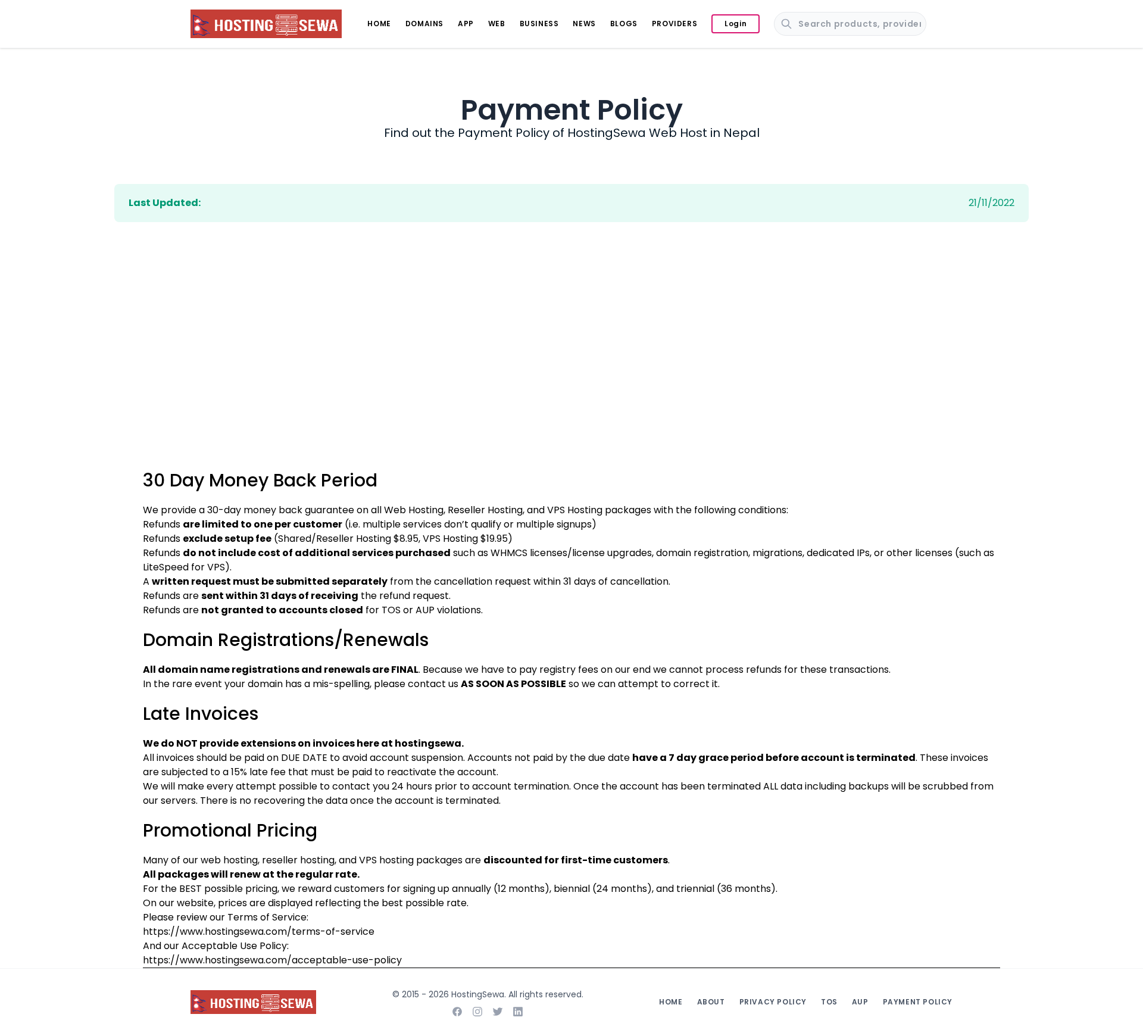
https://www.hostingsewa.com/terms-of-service (258, 931)
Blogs (624, 24)
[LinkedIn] (518, 1011)
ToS (829, 1002)
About (711, 1002)
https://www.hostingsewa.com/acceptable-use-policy (272, 960)
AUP (425, 610)
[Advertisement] (571, 374)
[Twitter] (497, 1011)
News (584, 24)
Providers (674, 24)
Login (735, 23)
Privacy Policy (773, 1002)
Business (539, 24)
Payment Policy (917, 1002)
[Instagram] (477, 1011)
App (466, 24)
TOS (391, 610)
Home (379, 24)
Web (496, 24)
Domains (424, 24)
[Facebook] (457, 1011)
